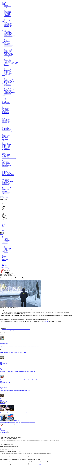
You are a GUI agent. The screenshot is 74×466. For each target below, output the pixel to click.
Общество (4, 242)
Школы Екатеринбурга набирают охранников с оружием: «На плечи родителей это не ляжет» (18, 331)
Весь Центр (6, 5)
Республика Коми (7, 40)
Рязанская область (7, 16)
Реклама (3, 224)
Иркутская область (5, 162)
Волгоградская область (8, 24)
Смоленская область (5, 113)
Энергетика (6, 239)
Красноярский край (7, 68)
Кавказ (3, 75)
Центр (3, 4)
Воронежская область (8, 9)
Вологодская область (8, 34)
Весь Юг (5, 22)
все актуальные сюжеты (4, 423)
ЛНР (5, 98)
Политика (4, 236)
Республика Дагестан (6, 172)
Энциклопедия (7, 246)
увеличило (46, 321)
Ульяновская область (8, 55)
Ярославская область (8, 20)
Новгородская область (6, 133)
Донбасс (3, 95)
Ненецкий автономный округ (9, 35)
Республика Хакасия (8, 73)
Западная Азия (6, 368)
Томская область (7, 74)
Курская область (7, 13)
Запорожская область (8, 96)
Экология (4, 244)
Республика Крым (7, 28)
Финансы (6, 241)
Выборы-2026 (16, 420)
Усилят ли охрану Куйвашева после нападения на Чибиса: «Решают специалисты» (16, 329)
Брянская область (5, 104)
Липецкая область (7, 14)
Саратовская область (8, 53)
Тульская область (7, 19)
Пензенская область (5, 142)
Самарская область (7, 52)
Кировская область (7, 44)
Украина (5, 401)
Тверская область (7, 18)
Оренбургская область (8, 46)
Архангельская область (8, 32)
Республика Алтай (7, 71)
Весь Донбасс (4, 191)
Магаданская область (8, 87)
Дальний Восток (5, 83)
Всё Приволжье (7, 43)
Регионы (1, 0)
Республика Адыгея (7, 26)
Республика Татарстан (8, 51)
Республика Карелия (8, 39)
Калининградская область (8, 33)
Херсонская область (7, 97)
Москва (3, 3)
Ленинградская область (8, 36)
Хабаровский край (7, 91)
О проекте (2, 427)
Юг (3, 21)
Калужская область (7, 11)
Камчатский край (5, 182)
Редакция (2, 429)
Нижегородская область (8, 45)
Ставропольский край (8, 82)
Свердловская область (8, 58)
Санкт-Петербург (7, 41)
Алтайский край (5, 161)
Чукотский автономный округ (9, 92)
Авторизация (2, 430)
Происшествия (5, 243)
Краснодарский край (8, 25)
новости (1, 234)
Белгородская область (8, 7)
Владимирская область (8, 8)
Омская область (7, 70)
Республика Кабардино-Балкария (10, 78)
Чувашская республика (8, 56)
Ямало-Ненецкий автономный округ (10, 63)
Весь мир (4, 2)
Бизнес (3, 237)
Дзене (13, 332)
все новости (2, 403)
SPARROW (41, 463)
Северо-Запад (4, 30)
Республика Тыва (7, 72)
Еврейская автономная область (7, 181)
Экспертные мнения (7, 248)
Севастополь (6, 29)
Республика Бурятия (7, 94)
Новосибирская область (8, 69)
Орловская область (7, 15)
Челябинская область (8, 59)
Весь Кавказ (4, 171)
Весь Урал (6, 57)
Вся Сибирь (6, 65)
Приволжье (4, 42)
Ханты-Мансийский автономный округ (11, 62)
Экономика (6, 238)
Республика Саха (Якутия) (9, 89)
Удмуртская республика (8, 54)
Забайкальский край (7, 93)
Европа (5, 348)
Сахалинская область (8, 90)
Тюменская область (7, 61)
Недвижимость (7, 240)
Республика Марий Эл (8, 49)
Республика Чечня (7, 80)
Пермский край (7, 47)
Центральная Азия (7, 382)
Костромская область (8, 12)
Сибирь (3, 64)
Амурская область (7, 85)
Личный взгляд (7, 249)
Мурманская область (6, 132)
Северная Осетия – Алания (9, 81)
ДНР (5, 99)
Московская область (7, 6)
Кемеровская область (8, 67)
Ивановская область (7, 10)
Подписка (6, 252)
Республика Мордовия (8, 50)
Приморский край (7, 88)
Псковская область (7, 38)
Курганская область (7, 60)
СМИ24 (40, 464)
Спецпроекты (4, 251)
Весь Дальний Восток (8, 84)
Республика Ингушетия (8, 77)
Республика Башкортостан (8, 48)
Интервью (6, 250)
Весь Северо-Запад (7, 31)
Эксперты (4, 245)
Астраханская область (8, 23)
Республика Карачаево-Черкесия (10, 79)
